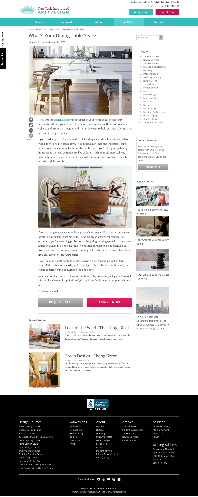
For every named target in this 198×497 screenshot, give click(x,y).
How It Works (76, 440)
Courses (39, 22)
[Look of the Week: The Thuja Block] (44, 336)
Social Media (102, 444)
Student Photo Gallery (154, 122)
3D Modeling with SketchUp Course (36, 437)
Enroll (167, 12)
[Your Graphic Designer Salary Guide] (152, 226)
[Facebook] (98, 479)
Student (159, 422)
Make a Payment (161, 430)
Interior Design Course (29, 426)
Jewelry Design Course (29, 451)
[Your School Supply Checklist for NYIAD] (152, 196)
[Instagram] (113, 479)
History (99, 430)
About (99, 22)
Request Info (141, 12)
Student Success (151, 56)
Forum (156, 437)
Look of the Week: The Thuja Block (97, 327)
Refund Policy (76, 433)
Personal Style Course (29, 447)
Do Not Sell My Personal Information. (99, 488)
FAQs (72, 444)
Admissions (69, 22)
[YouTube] (108, 479)
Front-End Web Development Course (36, 464)
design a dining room (66, 119)
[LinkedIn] (119, 479)
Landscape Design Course (31, 461)
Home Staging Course (29, 444)
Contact (158, 22)
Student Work (129, 433)
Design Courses (30, 422)
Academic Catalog (161, 426)
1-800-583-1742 (172, 6)
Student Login (155, 6)
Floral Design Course (29, 457)
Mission (100, 426)
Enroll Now (109, 302)
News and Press (151, 60)
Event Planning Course (29, 440)
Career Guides (129, 440)
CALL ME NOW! (3, 38)
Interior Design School (107, 454)
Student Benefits (104, 451)
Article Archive (129, 426)
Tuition (73, 437)
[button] (31, 119)
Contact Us (158, 433)
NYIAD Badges (103, 440)
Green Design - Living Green (91, 356)
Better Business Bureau (98, 405)
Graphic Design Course (30, 430)
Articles (128, 22)
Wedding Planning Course (31, 454)
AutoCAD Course (26, 433)
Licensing (100, 433)
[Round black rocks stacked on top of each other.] (152, 260)
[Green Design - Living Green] (44, 370)
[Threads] (103, 479)
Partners (100, 447)
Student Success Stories (134, 430)
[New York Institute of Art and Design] (44, 9)
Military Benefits (104, 437)
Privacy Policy (102, 457)
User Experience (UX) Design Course (36, 468)
